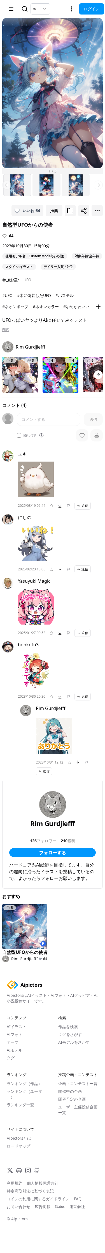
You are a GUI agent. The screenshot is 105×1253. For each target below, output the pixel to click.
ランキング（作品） (24, 1083)
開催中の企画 (70, 1091)
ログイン (91, 8)
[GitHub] (37, 1170)
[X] (10, 1170)
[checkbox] (19, 435)
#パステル (64, 295)
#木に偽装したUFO (34, 295)
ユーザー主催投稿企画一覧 (77, 1109)
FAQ (77, 1198)
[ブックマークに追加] (70, 210)
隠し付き (30, 435)
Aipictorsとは (19, 1138)
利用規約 (14, 1183)
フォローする (52, 852)
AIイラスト (16, 1026)
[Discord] (19, 1170)
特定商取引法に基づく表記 (30, 1191)
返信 (84, 505)
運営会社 (77, 1206)
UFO (27, 279)
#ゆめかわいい (76, 306)
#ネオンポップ (15, 306)
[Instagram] (28, 1170)
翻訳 (5, 329)
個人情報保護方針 (42, 1183)
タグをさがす (70, 1034)
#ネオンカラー (46, 306)
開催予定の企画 (72, 1099)
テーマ (12, 1042)
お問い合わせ (18, 1206)
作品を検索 (68, 1026)
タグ (11, 1057)
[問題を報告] (68, 506)
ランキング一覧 (20, 1104)
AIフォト (14, 1034)
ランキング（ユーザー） (24, 1094)
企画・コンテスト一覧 (77, 1083)
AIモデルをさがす (74, 1042)
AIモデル (14, 1050)
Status (60, 1206)
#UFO (7, 295)
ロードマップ (18, 1146)
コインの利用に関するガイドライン (38, 1198)
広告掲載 (42, 1206)
